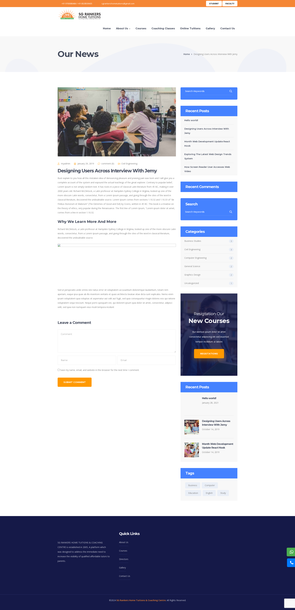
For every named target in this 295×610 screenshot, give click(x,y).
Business (192, 485)
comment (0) (107, 163)
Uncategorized (191, 283)
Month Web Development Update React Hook (207, 143)
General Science (192, 266)
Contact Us (124, 576)
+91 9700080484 (69, 3)
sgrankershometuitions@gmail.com (118, 3)
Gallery (122, 567)
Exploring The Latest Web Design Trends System (207, 156)
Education (193, 492)
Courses (123, 550)
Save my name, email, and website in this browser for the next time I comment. (99, 370)
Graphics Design (192, 274)
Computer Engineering (195, 257)
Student (214, 3)
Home (186, 54)
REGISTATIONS (209, 353)
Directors (123, 559)
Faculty (229, 3)
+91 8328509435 (85, 3)
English (209, 492)
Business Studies (192, 240)
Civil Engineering (129, 163)
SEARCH (231, 91)
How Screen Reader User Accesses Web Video (207, 169)
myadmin (65, 163)
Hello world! (191, 120)
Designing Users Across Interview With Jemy (206, 130)
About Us (123, 542)
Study (223, 492)
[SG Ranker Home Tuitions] (79, 13)
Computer (210, 485)
